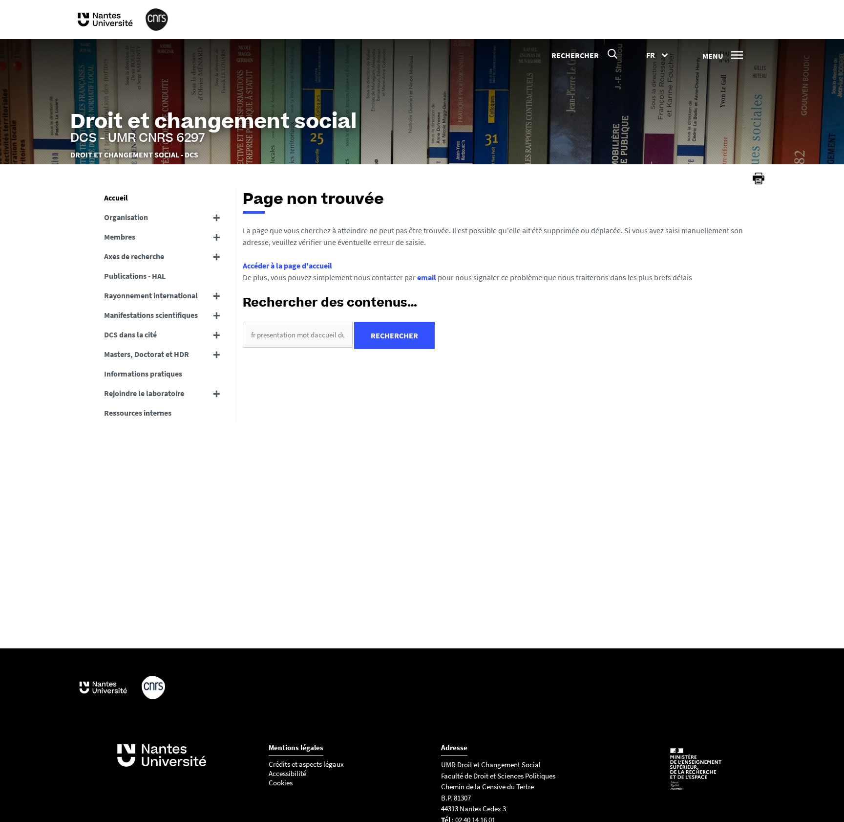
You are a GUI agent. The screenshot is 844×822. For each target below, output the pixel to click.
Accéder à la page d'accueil (287, 265)
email (426, 277)
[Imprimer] (758, 178)
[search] (298, 335)
